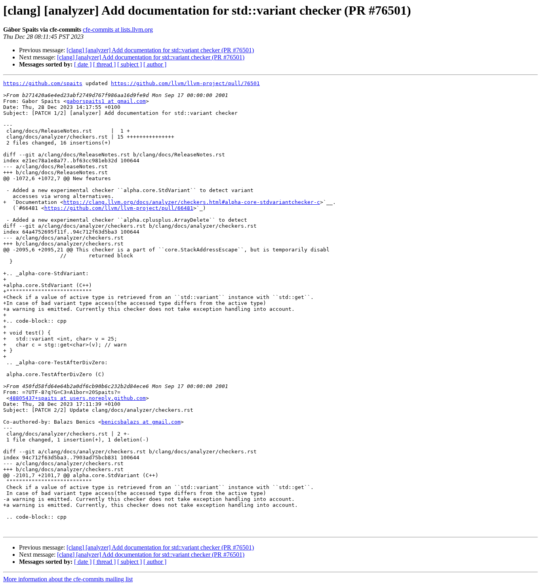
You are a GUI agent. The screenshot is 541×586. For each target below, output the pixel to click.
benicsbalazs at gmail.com (141, 422)
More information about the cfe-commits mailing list (68, 579)
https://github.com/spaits (42, 83)
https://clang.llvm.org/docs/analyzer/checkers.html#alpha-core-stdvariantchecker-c (191, 202)
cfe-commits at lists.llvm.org (118, 29)
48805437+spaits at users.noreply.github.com (78, 398)
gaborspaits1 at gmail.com (106, 101)
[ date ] (82, 64)
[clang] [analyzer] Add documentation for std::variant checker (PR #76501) (160, 50)
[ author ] (154, 64)
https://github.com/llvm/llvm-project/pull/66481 (118, 208)
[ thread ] (104, 64)
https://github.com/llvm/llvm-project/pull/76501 (185, 83)
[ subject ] (129, 64)
